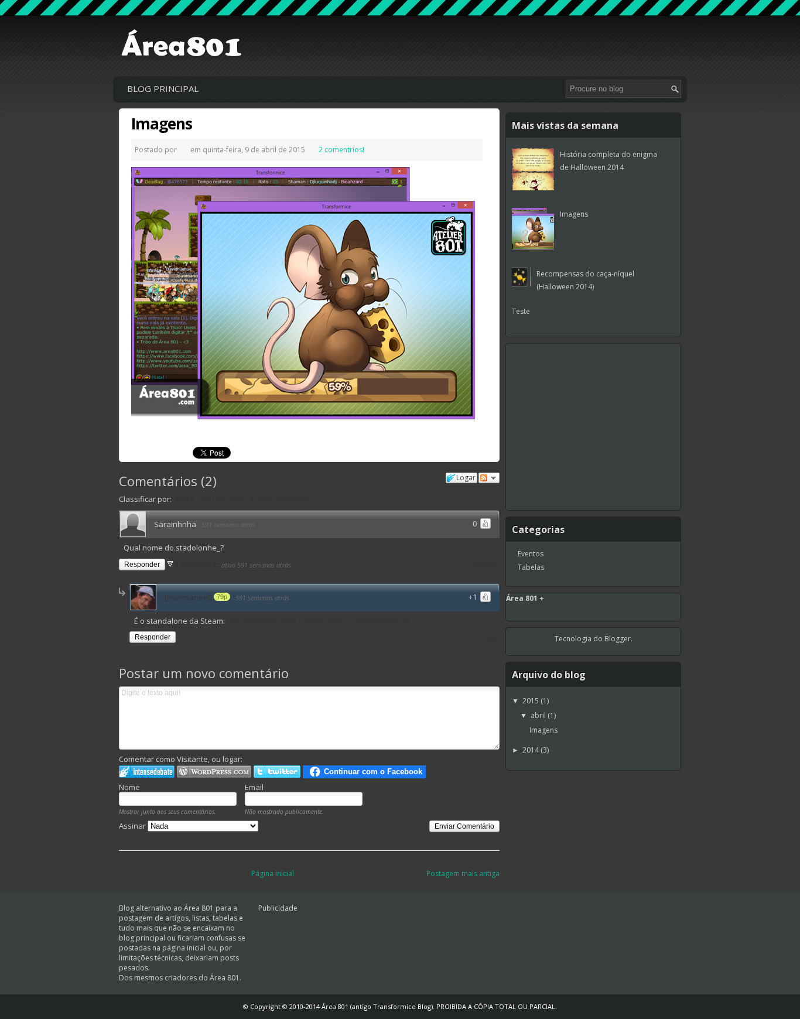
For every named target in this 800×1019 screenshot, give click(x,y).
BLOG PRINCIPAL (163, 88)
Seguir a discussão (489, 478)
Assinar (133, 825)
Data (184, 499)
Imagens (161, 123)
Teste (521, 311)
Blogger (617, 639)
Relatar (487, 564)
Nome (129, 787)
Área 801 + (525, 598)
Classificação (223, 499)
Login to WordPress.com (214, 771)
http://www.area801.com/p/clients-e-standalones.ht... (321, 620)
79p (222, 596)
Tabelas (531, 567)
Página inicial (272, 873)
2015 (531, 701)
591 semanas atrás (228, 524)
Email (254, 787)
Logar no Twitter (277, 771)
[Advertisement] (467, 44)
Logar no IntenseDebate (147, 771)
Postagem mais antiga (463, 873)
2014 (531, 750)
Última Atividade (280, 499)
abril (539, 715)
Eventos (530, 554)
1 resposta (196, 564)
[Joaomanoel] (188, 597)
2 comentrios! (341, 150)
